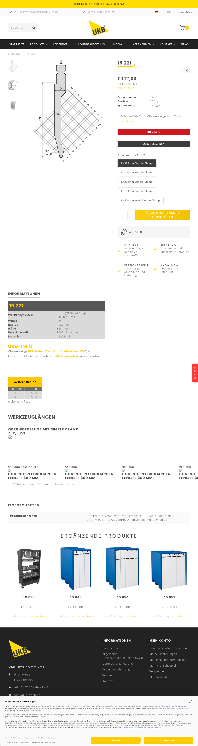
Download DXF (155, 144)
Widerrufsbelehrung (116, 669)
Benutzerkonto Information (168, 648)
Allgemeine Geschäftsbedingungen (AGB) (122, 656)
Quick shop (30, 596)
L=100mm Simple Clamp (137, 191)
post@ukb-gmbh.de (27, 695)
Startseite (17, 44)
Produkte (37, 44)
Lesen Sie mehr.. (128, 121)
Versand (108, 675)
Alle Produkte (158, 677)
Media (117, 44)
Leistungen (61, 44)
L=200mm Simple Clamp (137, 181)
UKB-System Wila (63, 356)
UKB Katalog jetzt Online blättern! (99, 4)
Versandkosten (126, 87)
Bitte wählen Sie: (131, 155)
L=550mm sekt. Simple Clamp (140, 200)
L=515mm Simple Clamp (137, 163)
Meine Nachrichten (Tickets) (169, 660)
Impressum (110, 648)
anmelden (185, 12)
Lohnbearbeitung (91, 44)
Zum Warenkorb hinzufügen (165, 215)
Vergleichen (157, 671)
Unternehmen (141, 44)
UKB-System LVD (72, 351)
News (185, 44)
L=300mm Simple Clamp (137, 172)
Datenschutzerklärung (117, 663)
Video (155, 132)
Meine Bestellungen (163, 654)
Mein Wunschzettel (162, 665)
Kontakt (166, 44)
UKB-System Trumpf (41, 351)
